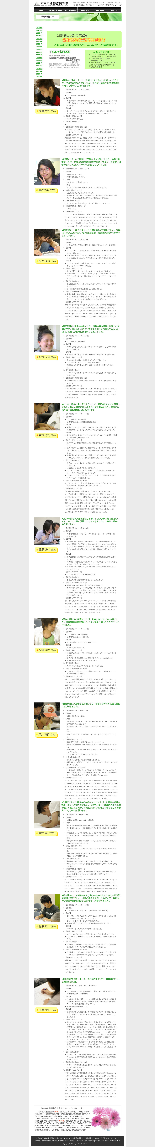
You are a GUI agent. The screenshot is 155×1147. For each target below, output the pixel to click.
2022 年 (39, 33)
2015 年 (39, 52)
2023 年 (39, 30)
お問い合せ (117, 2)
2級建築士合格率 (115, 1140)
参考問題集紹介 (46, 1140)
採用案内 (91, 1140)
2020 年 (39, 38)
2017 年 (39, 47)
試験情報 (75, 5)
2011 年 (39, 63)
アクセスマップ (116, 5)
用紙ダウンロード (91, 5)
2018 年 (39, 44)
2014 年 (39, 55)
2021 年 (39, 36)
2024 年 (39, 28)
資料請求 (108, 5)
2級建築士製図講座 (86, 2)
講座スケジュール (98, 2)
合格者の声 (101, 5)
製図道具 (82, 5)
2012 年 (39, 60)
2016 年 (39, 49)
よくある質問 (109, 2)
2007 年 (39, 74)
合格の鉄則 (76, 2)
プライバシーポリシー (102, 1140)
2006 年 (39, 77)
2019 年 (39, 41)
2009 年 (39, 68)
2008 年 (39, 71)
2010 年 (39, 66)
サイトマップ (115, 1138)
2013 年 (39, 57)
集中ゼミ (73, 1140)
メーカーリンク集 (82, 1140)
